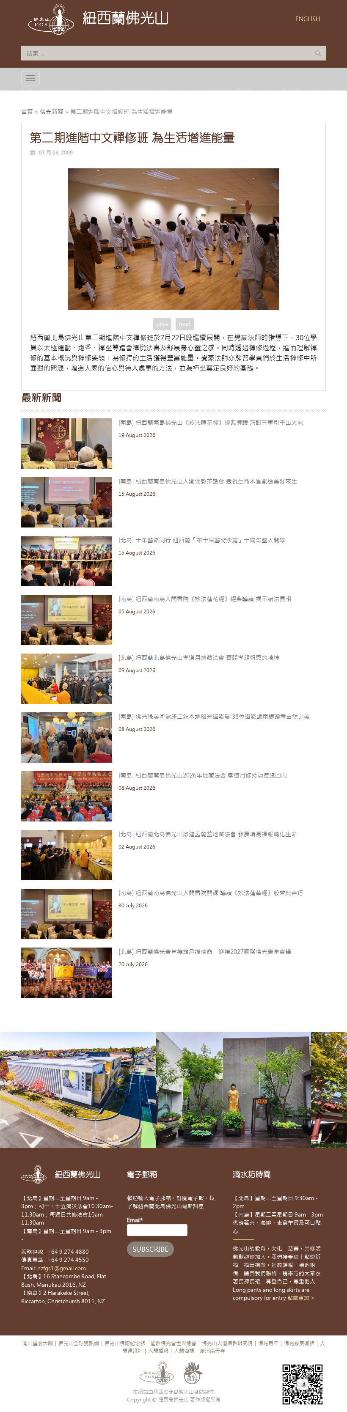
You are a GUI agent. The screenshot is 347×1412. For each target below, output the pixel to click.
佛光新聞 (51, 111)
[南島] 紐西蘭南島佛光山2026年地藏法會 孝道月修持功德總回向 (202, 775)
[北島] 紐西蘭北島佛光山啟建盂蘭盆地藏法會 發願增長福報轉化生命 (207, 834)
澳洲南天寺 (212, 1351)
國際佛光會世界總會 (173, 1343)
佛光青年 (268, 1343)
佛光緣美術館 (299, 1343)
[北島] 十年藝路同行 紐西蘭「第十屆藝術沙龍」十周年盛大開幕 (201, 540)
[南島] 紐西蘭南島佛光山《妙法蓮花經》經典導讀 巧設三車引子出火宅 (210, 422)
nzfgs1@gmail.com (61, 1268)
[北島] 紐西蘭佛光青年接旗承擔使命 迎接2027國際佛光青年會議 (204, 952)
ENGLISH (307, 19)
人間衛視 (184, 1351)
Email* (135, 1220)
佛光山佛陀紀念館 (125, 1343)
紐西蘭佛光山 (126, 18)
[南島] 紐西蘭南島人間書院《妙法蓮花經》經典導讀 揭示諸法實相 (204, 599)
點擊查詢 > (301, 1298)
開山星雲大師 (37, 1343)
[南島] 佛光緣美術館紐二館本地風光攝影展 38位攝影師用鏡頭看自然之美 (214, 716)
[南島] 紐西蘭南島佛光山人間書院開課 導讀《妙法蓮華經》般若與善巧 (210, 893)
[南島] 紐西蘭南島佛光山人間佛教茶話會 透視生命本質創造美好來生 (207, 481)
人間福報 (158, 1351)
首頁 (27, 111)
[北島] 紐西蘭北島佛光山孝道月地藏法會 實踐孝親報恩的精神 (198, 658)
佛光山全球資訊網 (78, 1343)
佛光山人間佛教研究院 (227, 1343)
